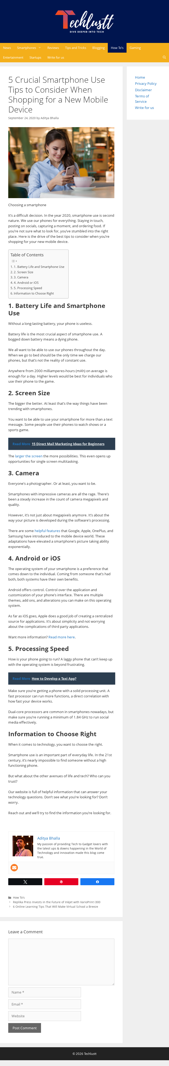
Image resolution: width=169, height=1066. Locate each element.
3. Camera (21, 277)
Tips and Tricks (75, 48)
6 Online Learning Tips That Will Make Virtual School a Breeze (55, 907)
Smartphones (26, 48)
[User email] (14, 867)
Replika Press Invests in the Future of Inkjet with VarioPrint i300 (56, 902)
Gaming (135, 48)
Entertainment (13, 57)
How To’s (117, 48)
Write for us (55, 57)
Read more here (61, 637)
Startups (35, 57)
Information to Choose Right (34, 293)
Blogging (98, 48)
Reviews (53, 48)
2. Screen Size (23, 272)
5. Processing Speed (28, 288)
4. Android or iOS (26, 282)
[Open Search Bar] (164, 57)
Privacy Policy (146, 83)
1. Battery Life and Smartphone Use (39, 267)
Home (140, 77)
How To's (19, 897)
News (7, 48)
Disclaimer (143, 90)
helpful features (47, 530)
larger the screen (28, 456)
